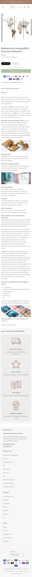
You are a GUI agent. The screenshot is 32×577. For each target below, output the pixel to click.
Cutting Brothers (7, 534)
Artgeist (5, 527)
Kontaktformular (7, 446)
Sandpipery (6, 541)
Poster (4, 507)
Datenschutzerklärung (8, 479)
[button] (3, 7)
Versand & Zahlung (8, 462)
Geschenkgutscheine (8, 496)
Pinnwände (6, 500)
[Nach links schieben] (12, 45)
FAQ (4, 465)
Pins (4, 517)
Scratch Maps (6, 503)
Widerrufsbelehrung (8, 483)
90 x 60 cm (15, 63)
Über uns (5, 458)
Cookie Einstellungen (8, 486)
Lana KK (5, 530)
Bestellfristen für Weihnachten (10, 455)
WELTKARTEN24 (10, 568)
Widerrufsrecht (25, 568)
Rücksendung (6, 469)
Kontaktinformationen (16, 573)
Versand (13, 56)
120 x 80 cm (6, 63)
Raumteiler (6, 510)
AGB (4, 476)
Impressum (6, 472)
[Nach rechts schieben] (19, 45)
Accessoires (6, 514)
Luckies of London (7, 537)
